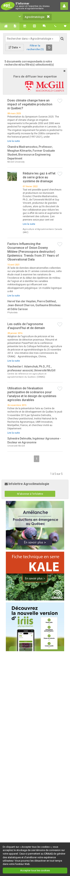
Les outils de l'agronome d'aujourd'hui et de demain (26, 326)
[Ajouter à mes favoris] (60, 101)
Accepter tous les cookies (35, 870)
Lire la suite (13, 141)
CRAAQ (48, 853)
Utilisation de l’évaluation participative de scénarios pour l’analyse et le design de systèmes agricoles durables (31, 394)
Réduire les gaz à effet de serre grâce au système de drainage (39, 177)
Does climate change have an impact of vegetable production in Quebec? (29, 104)
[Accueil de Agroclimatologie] (5, 26)
